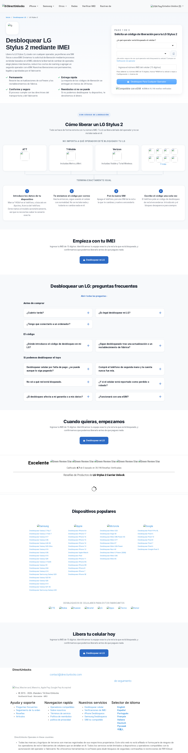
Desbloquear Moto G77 (109, 540)
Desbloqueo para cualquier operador (148, 81)
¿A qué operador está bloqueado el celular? (136, 40)
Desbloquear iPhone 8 (76, 568)
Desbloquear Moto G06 (109, 556)
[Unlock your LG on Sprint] (174, 159)
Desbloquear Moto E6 (108, 559)
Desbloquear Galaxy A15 (38, 556)
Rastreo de (105, 6)
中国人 (120, 729)
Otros (62, 6)
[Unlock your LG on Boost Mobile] (151, 159)
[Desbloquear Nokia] (63, 608)
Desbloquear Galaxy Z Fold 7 (40, 534)
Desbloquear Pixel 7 (145, 543)
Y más (163, 164)
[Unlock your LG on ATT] (25, 158)
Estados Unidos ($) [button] (172, 6)
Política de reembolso (61, 716)
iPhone (32, 6)
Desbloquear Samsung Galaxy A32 (43, 590)
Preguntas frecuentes (26, 707)
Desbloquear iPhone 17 (77, 534)
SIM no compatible (94, 720)
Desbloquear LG (19, 17)
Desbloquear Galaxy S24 (38, 559)
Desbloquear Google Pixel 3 (148, 549)
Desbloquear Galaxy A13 (38, 584)
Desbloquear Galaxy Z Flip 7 (40, 531)
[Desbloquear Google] (148, 526)
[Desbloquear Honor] (135, 608)
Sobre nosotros (58, 710)
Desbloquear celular (94, 707)
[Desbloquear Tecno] (122, 608)
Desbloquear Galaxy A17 (38, 537)
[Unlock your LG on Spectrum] (167, 151)
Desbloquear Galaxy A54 (38, 568)
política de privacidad (60, 720)
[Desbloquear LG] (100, 608)
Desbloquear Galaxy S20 (38, 581)
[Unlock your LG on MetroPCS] (159, 151)
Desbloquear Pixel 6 (145, 546)
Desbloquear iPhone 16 (77, 537)
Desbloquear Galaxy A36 (38, 540)
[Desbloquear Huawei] (75, 608)
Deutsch (121, 723)
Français (121, 716)
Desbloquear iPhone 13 (77, 546)
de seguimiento (122, 680)
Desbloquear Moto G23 (109, 531)
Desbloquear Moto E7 (108, 543)
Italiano (121, 720)
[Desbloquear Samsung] (43, 526)
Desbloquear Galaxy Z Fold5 (40, 562)
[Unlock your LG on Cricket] (151, 151)
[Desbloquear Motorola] (113, 526)
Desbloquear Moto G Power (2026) (113, 553)
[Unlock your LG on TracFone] (167, 159)
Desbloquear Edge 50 (108, 534)
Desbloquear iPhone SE (77, 574)
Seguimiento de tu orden (28, 710)
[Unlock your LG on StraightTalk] (174, 151)
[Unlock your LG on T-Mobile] (71, 158)
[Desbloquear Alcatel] (89, 608)
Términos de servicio (60, 713)
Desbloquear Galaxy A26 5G (40, 543)
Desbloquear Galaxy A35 (38, 553)
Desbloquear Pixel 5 (145, 534)
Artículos (20, 716)
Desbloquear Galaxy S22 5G (40, 578)
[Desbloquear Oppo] (110, 608)
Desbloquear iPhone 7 (76, 571)
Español (121, 710)
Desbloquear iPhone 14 (77, 543)
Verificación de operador (126, 61)
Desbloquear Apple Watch (78, 553)
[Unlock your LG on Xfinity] (159, 159)
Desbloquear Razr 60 (108, 549)
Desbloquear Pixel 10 (146, 537)
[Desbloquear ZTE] (52, 608)
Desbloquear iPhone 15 (77, 540)
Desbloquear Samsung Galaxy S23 (42, 574)
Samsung (47, 6)
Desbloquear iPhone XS (77, 562)
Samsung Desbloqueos (96, 716)
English (121, 707)
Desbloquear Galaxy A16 (38, 549)
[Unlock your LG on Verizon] (117, 158)
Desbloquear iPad (75, 556)
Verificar (88, 6)
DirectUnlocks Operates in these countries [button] (33, 737)
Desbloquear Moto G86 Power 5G (112, 537)
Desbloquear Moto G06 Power (111, 546)
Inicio (8, 17)
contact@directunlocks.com (66, 674)
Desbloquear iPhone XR (77, 565)
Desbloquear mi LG (95, 260)
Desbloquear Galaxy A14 (38, 571)
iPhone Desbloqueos (94, 713)
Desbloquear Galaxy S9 (38, 565)
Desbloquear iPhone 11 (77, 559)
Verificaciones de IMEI (95, 710)
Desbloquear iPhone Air (77, 531)
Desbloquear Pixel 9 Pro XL (148, 531)
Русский (121, 726)
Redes (74, 6)
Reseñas (20, 713)
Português (122, 713)
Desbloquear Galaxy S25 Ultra (40, 546)
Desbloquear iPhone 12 (77, 549)
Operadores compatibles (62, 707)
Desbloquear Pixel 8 (145, 540)
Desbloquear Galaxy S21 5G (40, 587)
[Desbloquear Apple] (78, 526)
